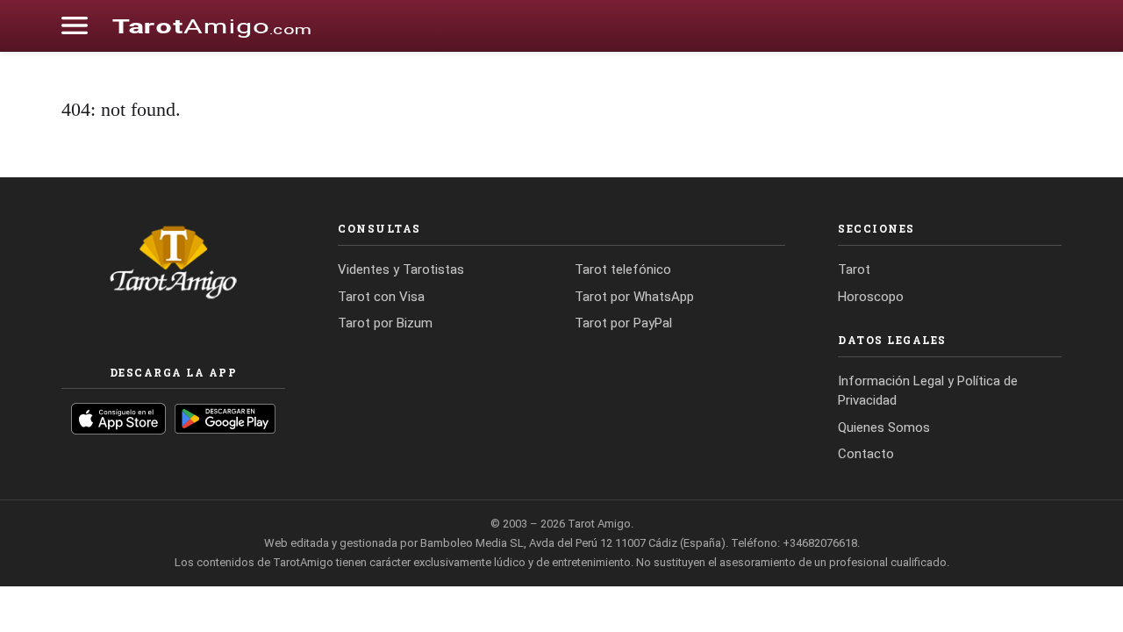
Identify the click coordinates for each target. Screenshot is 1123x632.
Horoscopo (871, 297)
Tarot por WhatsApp (634, 297)
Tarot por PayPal (623, 323)
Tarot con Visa (381, 297)
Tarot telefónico (623, 269)
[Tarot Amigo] (211, 25)
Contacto (866, 454)
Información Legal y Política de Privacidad (928, 391)
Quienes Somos (884, 427)
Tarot (854, 269)
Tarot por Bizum (385, 323)
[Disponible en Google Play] (225, 419)
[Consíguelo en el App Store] (118, 418)
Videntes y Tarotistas (401, 269)
